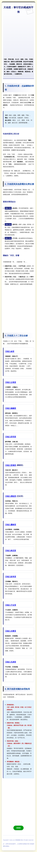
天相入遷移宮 (10, 524)
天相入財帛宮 (10, 576)
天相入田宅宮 (10, 436)
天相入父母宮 (10, 382)
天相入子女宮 (10, 605)
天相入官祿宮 (10, 465)
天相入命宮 (9, 351)
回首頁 (18, 828)
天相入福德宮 (10, 408)
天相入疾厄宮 (10, 550)
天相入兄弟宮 (10, 662)
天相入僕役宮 (10, 496)
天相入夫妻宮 (10, 631)
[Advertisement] (18, 35)
